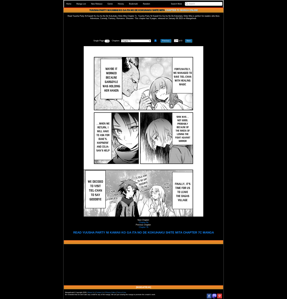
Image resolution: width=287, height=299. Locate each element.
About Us (91, 292)
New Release (96, 4)
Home (68, 4)
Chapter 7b (143, 227)
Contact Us (100, 292)
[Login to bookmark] (155, 41)
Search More (176, 4)
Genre (110, 4)
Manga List (81, 4)
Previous (166, 41)
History (121, 4)
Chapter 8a (143, 222)
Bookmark (133, 4)
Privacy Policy (110, 292)
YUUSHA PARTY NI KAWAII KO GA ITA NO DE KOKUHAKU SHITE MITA (127, 10)
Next (189, 41)
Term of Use (121, 292)
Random (146, 4)
